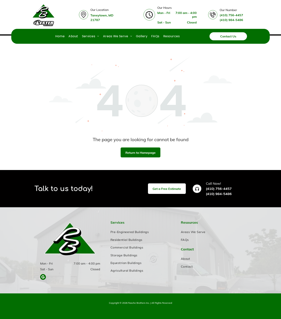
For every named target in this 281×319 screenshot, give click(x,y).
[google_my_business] (43, 277)
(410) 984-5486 (219, 194)
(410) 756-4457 (219, 188)
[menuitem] (60, 36)
